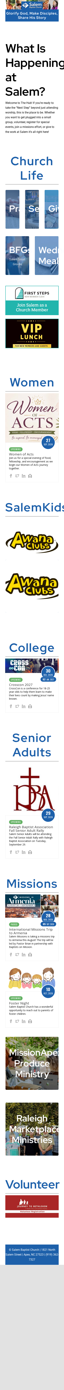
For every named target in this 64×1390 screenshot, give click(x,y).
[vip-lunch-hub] (32, 320)
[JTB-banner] (32, 1196)
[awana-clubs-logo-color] (32, 532)
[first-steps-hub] (32, 287)
